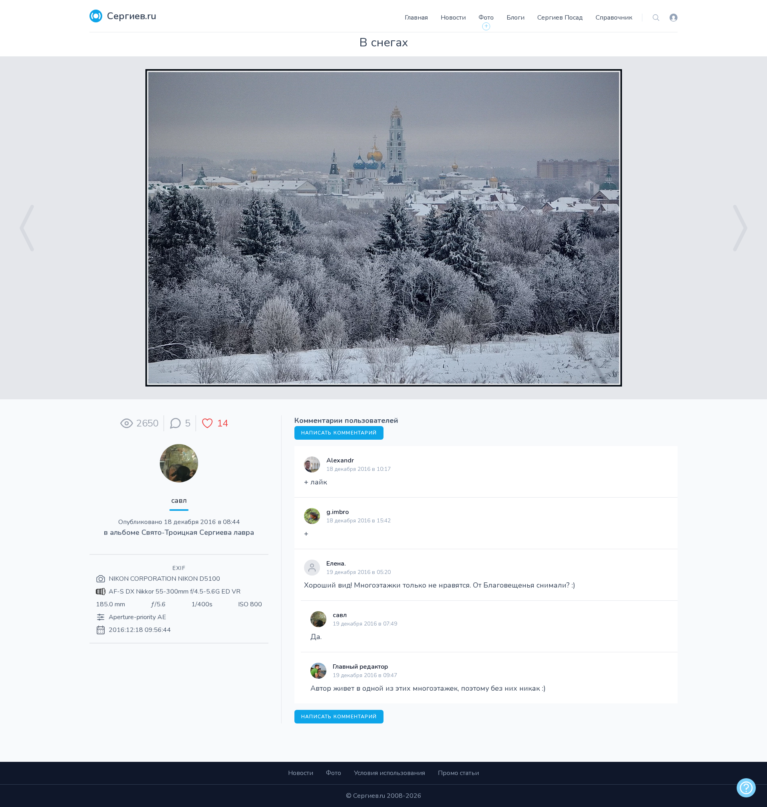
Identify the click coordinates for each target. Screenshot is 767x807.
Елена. (336, 563)
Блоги (516, 17)
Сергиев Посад (560, 17)
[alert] (746, 787)
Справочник (614, 17)
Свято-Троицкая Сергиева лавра (197, 532)
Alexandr (340, 460)
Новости (453, 17)
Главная (416, 17)
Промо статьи (458, 773)
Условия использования (389, 773)
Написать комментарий (339, 433)
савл (179, 500)
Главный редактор (360, 666)
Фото (486, 17)
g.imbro (337, 512)
